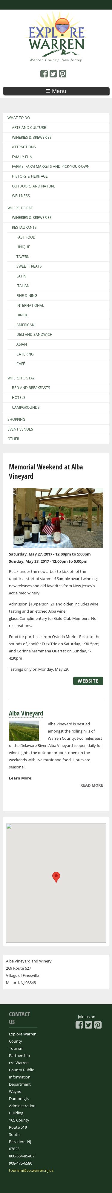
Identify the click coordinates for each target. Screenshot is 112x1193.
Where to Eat (20, 208)
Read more (91, 785)
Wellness (21, 195)
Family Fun (22, 157)
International (30, 305)
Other (13, 439)
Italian (23, 285)
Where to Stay (21, 378)
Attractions (24, 147)
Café (20, 363)
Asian (21, 344)
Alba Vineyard (26, 713)
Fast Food (26, 237)
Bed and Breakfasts (31, 387)
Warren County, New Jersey (56, 59)
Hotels (18, 397)
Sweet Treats (29, 266)
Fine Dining (26, 295)
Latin (21, 276)
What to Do (18, 117)
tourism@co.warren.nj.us (31, 1170)
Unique (23, 247)
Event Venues (20, 429)
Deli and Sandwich (34, 334)
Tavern (23, 256)
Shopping (16, 419)
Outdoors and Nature (33, 186)
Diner (21, 315)
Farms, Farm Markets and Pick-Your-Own (51, 166)
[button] (56, 877)
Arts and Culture (29, 127)
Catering (25, 354)
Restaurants (24, 227)
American (25, 325)
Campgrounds (26, 407)
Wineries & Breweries (32, 137)
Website (88, 681)
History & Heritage (30, 176)
